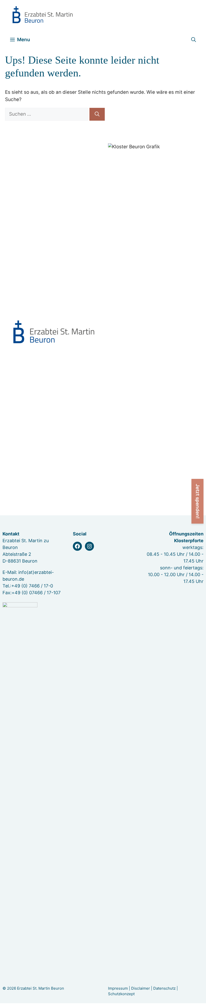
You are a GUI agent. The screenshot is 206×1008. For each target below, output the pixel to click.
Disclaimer (140, 988)
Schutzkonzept (121, 993)
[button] (193, 39)
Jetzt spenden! (197, 501)
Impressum (118, 988)
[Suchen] (97, 114)
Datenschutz (164, 988)
